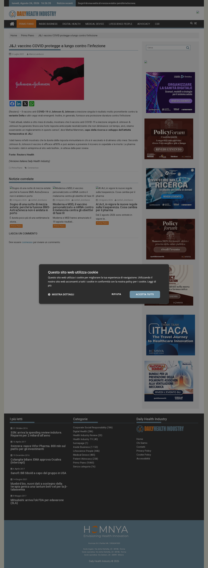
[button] (61, 294)
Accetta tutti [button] (145, 294)
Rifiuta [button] (116, 294)
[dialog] (104, 284)
